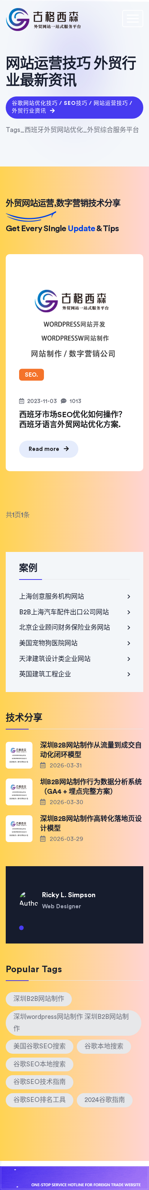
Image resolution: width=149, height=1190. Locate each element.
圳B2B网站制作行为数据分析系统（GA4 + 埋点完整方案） (91, 787)
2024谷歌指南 (104, 1100)
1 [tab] (21, 931)
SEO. (31, 375)
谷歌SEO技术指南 (39, 1082)
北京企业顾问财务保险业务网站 (64, 627)
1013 (75, 401)
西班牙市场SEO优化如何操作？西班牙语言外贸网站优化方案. (72, 420)
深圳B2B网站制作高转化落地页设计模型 (91, 823)
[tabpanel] (74, 895)
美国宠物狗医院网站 (48, 643)
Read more (45, 449)
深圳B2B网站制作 (38, 999)
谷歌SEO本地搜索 (39, 1064)
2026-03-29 (65, 839)
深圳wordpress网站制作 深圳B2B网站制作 (71, 1023)
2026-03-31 (65, 765)
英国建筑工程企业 (45, 674)
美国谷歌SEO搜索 (39, 1046)
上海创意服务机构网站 (51, 596)
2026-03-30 (65, 802)
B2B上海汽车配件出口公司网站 (64, 612)
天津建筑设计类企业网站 (55, 659)
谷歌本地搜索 (103, 1046)
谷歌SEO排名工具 (39, 1100)
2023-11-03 (42, 401)
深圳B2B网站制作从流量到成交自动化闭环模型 (91, 750)
